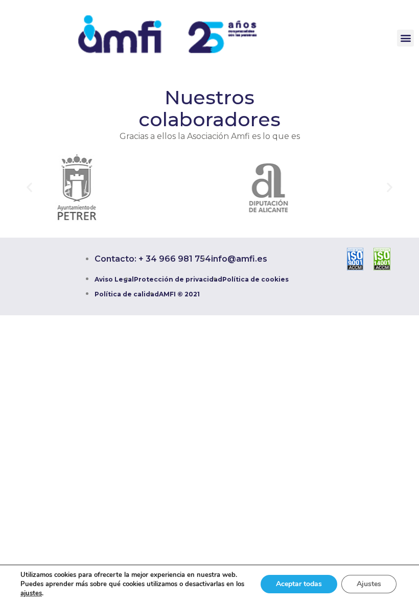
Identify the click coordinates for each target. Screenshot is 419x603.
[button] (405, 38)
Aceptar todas (299, 584)
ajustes (31, 593)
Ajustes (369, 584)
